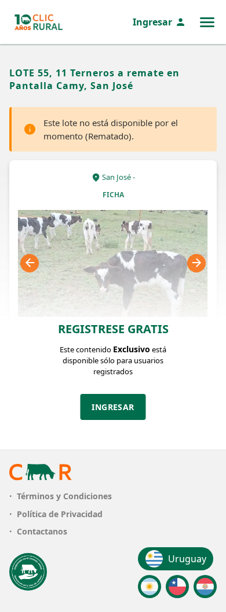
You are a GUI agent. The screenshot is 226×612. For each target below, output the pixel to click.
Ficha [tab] (113, 195)
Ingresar (152, 22)
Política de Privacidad (60, 513)
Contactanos (42, 531)
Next (196, 263)
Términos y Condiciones (64, 496)
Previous (29, 263)
